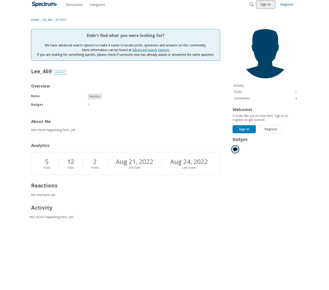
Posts (46, 167)
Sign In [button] (244, 129)
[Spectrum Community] (44, 4)
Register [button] (271, 129)
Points (95, 167)
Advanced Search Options (150, 50)
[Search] (252, 4)
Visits (70, 167)
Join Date (134, 167)
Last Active (189, 167)
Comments (265, 98)
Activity (239, 85)
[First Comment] (235, 149)
